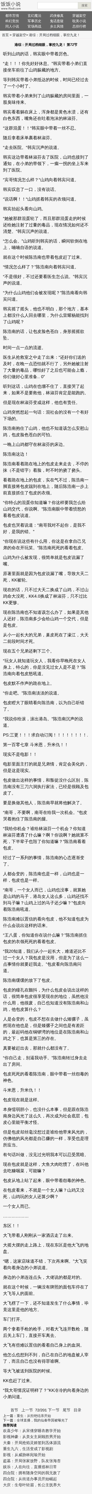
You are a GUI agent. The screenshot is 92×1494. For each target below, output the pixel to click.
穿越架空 (79, 15)
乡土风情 (57, 26)
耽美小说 (79, 21)
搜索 (85, 5)
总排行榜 (79, 26)
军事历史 (34, 21)
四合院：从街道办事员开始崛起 (30, 1479)
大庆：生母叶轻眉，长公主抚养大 (32, 1485)
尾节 (66, 1410)
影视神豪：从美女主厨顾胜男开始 (32, 1437)
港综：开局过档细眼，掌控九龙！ (54, 35)
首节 (14, 1410)
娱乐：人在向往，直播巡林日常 (30, 1467)
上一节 (27, 1410)
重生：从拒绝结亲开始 (34, 1416)
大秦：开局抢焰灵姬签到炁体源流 (32, 1443)
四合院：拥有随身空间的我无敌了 (32, 1473)
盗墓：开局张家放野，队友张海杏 (32, 1461)
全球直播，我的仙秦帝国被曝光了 (42, 1420)
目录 (77, 1410)
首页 (5, 35)
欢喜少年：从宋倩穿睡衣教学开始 (32, 1431)
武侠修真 (57, 15)
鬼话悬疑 (57, 21)
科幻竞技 (12, 21)
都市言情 (12, 15)
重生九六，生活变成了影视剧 (28, 1449)
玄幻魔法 (34, 15)
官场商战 (34, 26)
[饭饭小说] (10, 5)
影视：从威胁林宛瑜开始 (24, 1455)
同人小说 (12, 26)
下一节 (53, 1410)
